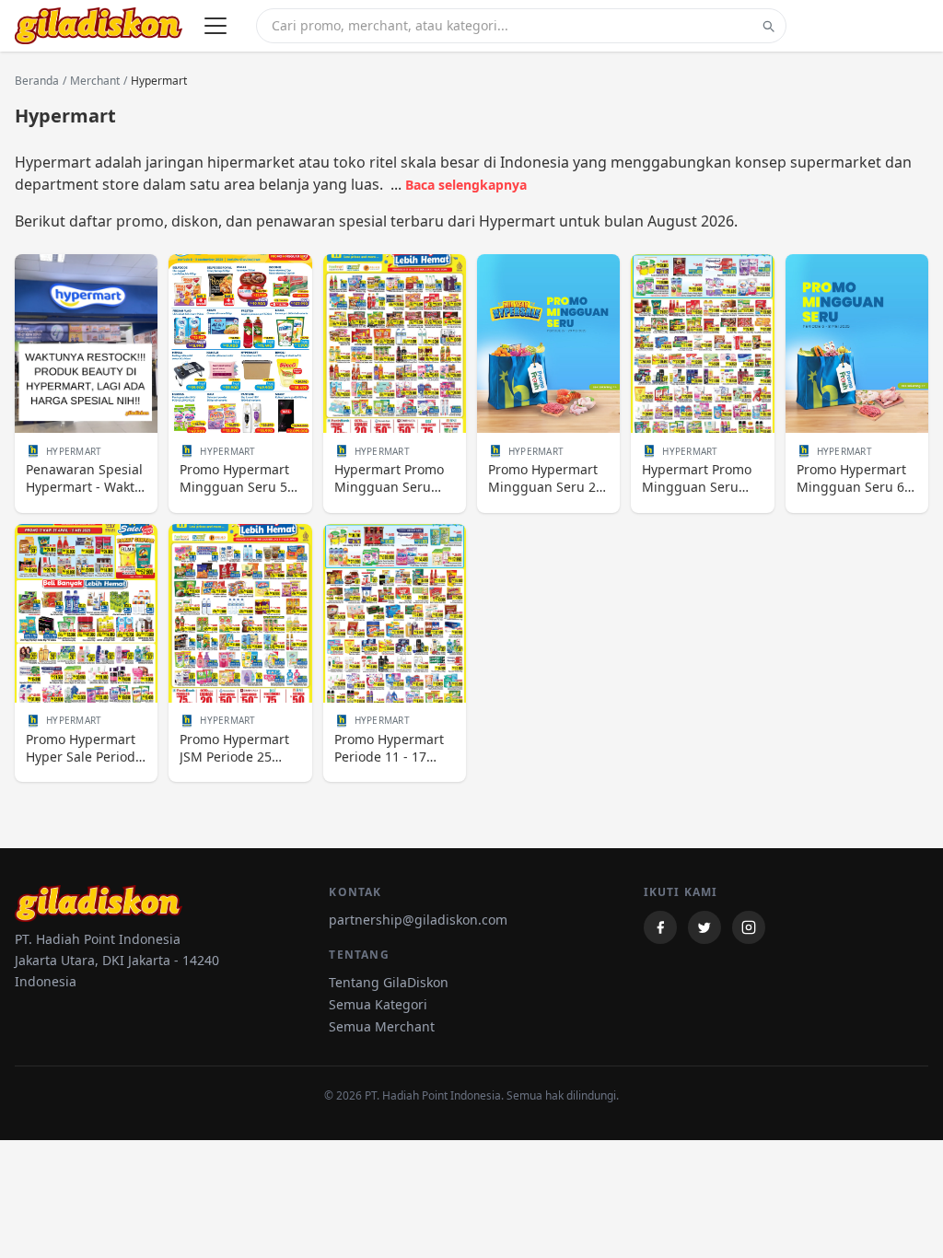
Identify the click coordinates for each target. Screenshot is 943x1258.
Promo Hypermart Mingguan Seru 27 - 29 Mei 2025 (545, 478)
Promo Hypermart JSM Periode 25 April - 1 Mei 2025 (234, 748)
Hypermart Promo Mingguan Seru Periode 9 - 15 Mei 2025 (697, 478)
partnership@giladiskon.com (418, 919)
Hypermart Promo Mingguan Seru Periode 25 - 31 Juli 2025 (391, 478)
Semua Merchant (382, 1026)
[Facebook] (660, 927)
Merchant (95, 81)
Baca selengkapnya (466, 184)
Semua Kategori (378, 1004)
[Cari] (768, 25)
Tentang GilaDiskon (388, 982)
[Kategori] (215, 26)
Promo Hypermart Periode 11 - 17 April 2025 (389, 748)
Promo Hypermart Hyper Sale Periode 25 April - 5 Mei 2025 (84, 748)
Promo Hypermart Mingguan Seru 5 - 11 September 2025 (239, 478)
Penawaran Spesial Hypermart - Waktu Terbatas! (84, 478)
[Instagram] (748, 927)
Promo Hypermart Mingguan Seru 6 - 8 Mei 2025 (855, 478)
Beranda (37, 81)
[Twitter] (704, 927)
